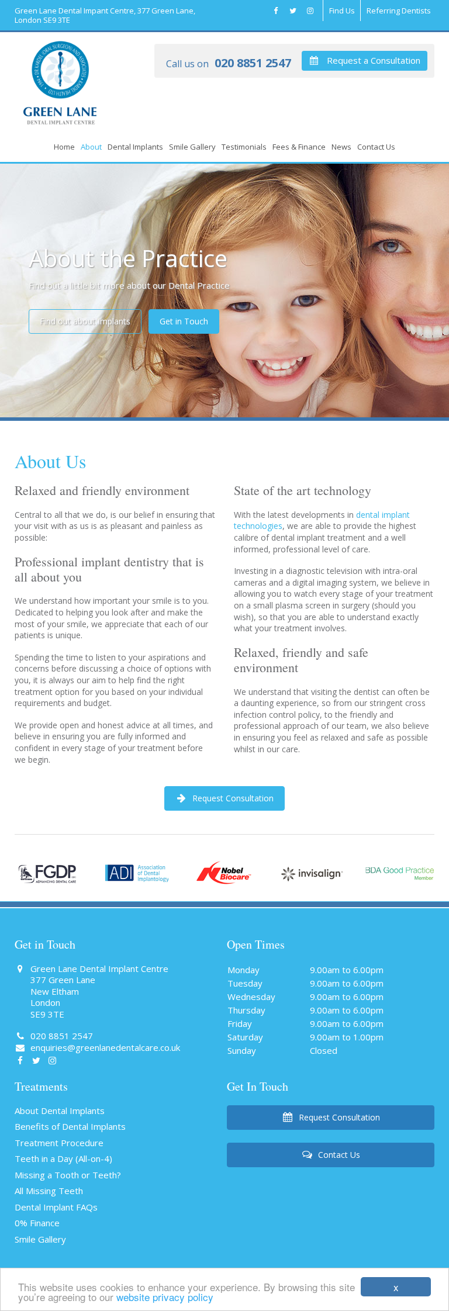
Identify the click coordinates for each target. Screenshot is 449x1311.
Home (64, 146)
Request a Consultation (372, 60)
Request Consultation (232, 798)
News (341, 146)
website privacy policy (164, 1296)
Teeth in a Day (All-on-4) (63, 1158)
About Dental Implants (60, 1110)
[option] (224, 292)
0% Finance (37, 1223)
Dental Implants (135, 146)
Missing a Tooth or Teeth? (68, 1175)
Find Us (342, 10)
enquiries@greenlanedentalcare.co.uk (104, 1047)
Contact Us (376, 146)
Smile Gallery (192, 146)
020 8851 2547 (228, 63)
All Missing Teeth (49, 1190)
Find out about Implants (85, 321)
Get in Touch (184, 321)
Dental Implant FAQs (56, 1207)
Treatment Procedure (59, 1143)
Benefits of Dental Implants (70, 1126)
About (91, 146)
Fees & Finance (299, 146)
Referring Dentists (399, 10)
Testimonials (244, 146)
